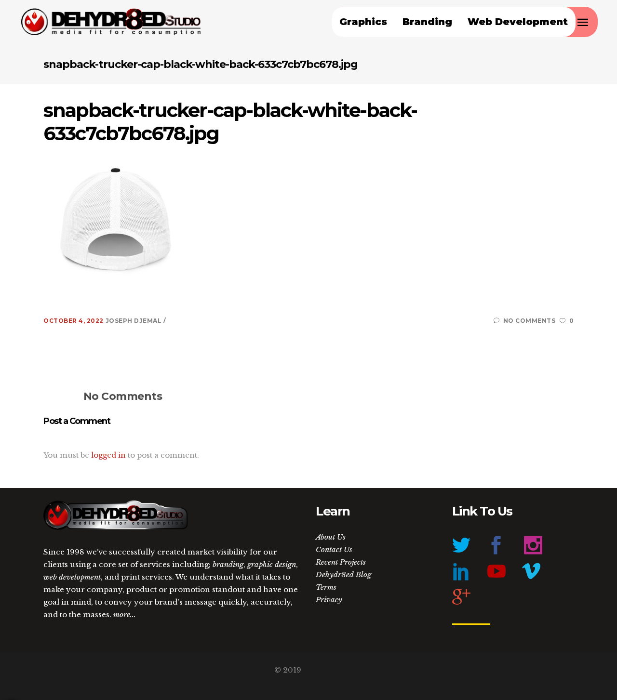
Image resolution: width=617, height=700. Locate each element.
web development (72, 576)
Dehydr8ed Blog (343, 574)
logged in (108, 455)
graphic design (271, 564)
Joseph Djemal (134, 320)
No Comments (529, 320)
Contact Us (334, 549)
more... (124, 614)
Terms (326, 587)
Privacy (329, 599)
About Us (331, 537)
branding (228, 564)
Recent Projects (341, 562)
